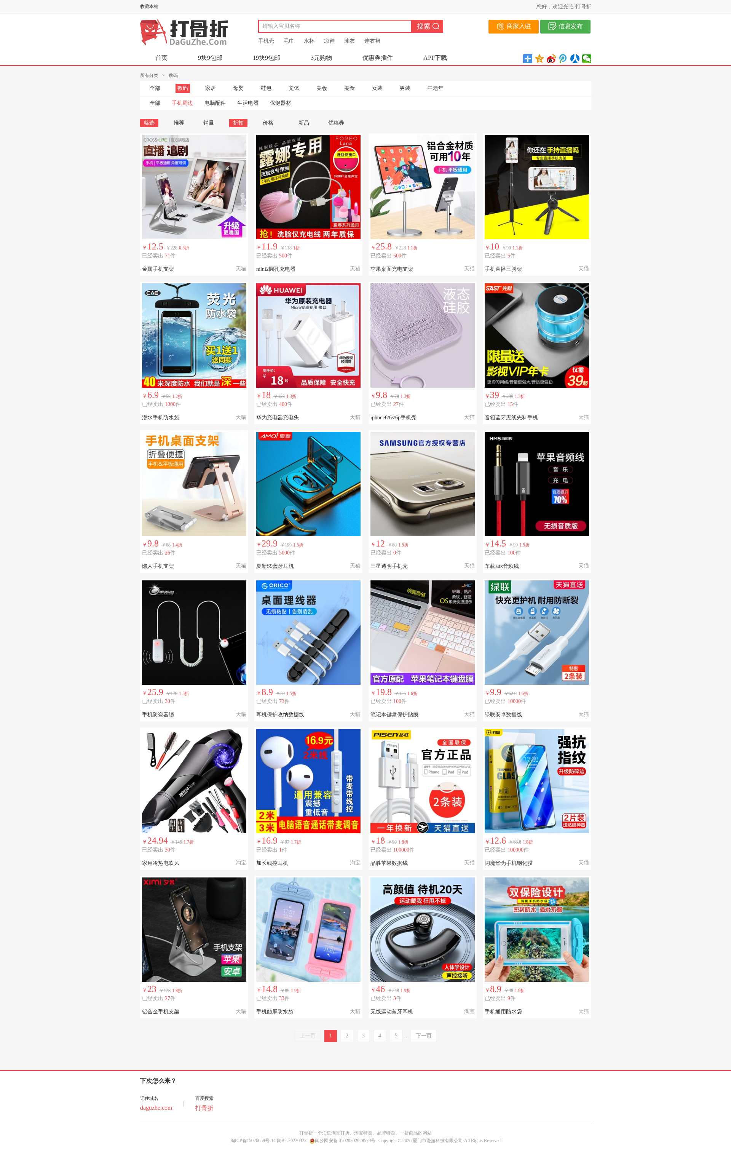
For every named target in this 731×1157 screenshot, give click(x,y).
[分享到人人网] (575, 58)
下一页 (424, 1036)
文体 (294, 88)
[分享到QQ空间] (539, 58)
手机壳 (266, 41)
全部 (155, 88)
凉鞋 (329, 41)
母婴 (238, 88)
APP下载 (435, 57)
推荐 (179, 123)
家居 (210, 88)
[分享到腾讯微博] (563, 58)
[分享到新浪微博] (551, 58)
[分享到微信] (587, 58)
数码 (182, 88)
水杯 (309, 41)
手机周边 (182, 103)
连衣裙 (372, 41)
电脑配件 (215, 103)
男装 (405, 88)
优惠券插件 (377, 57)
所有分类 (149, 75)
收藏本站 (149, 6)
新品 (303, 123)
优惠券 (336, 123)
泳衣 (349, 41)
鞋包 (266, 88)
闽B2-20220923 (291, 1140)
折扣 (238, 123)
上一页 (308, 1036)
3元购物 (321, 57)
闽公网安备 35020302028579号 (345, 1140)
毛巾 (289, 41)
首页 (161, 57)
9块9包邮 (210, 57)
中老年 (436, 88)
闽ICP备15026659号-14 (253, 1140)
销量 (208, 123)
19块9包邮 (266, 57)
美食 (349, 88)
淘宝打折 (340, 1133)
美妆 (321, 88)
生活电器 (248, 103)
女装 (377, 88)
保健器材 (280, 103)
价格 (268, 123)
